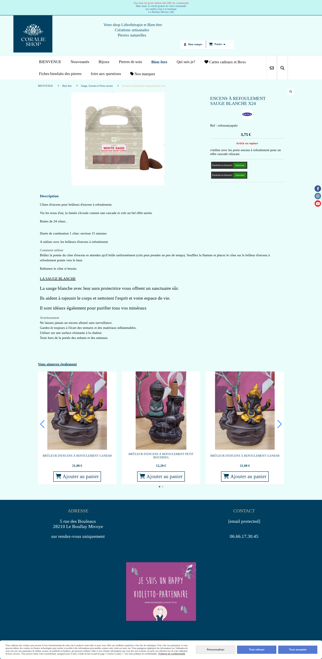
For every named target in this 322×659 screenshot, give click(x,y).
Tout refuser (256, 649)
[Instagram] (318, 196)
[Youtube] (318, 203)
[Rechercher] (282, 68)
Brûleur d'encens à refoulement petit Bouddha (161, 455)
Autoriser (239, 165)
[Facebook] (318, 188)
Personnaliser (215, 649)
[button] (159, 486)
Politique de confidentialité (171, 653)
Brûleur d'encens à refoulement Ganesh (77, 455)
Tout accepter (298, 649)
